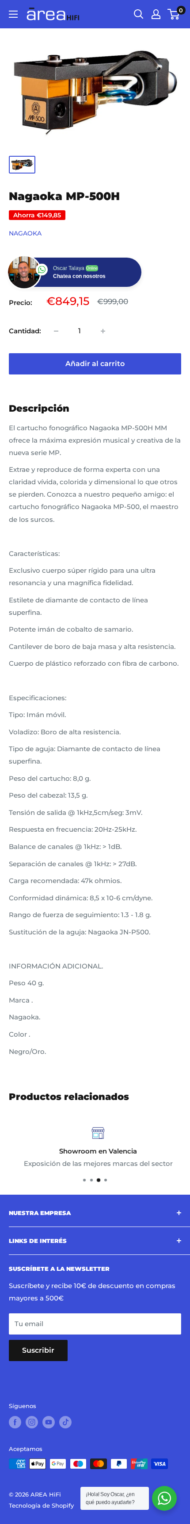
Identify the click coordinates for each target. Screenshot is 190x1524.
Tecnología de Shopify (41, 1505)
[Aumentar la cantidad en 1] (103, 331)
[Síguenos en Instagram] (32, 1422)
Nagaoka (25, 233)
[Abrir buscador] (139, 14)
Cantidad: (25, 331)
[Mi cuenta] (156, 14)
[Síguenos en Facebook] (15, 1422)
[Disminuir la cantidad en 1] (56, 331)
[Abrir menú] (13, 14)
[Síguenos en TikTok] (65, 1422)
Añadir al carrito (95, 363)
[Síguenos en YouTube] (48, 1422)
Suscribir (38, 1350)
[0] (173, 14)
